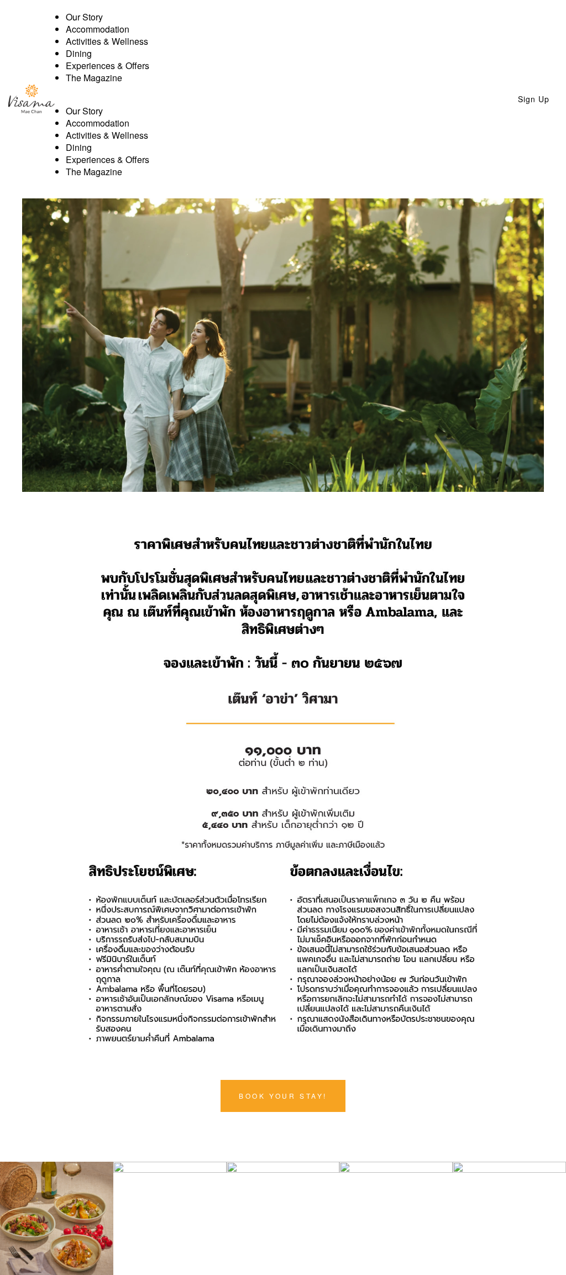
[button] (269, 99)
